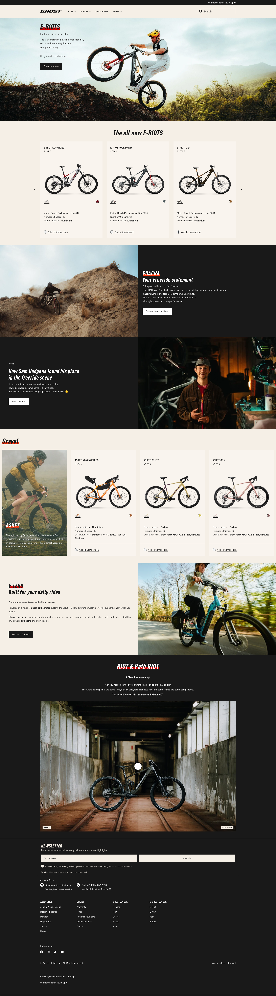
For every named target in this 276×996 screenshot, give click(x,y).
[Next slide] (241, 189)
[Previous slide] (35, 189)
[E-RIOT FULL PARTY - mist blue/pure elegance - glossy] (164, 201)
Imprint (232, 962)
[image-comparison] (138, 766)
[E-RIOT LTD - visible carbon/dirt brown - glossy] (230, 201)
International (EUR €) (222, 2)
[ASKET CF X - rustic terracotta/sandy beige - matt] (268, 515)
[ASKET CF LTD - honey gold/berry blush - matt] (199, 515)
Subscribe (187, 858)
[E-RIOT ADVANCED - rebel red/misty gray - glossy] (97, 201)
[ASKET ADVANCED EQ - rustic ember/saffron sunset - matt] (130, 515)
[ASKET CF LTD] (172, 491)
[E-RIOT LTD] (205, 178)
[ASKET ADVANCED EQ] (103, 491)
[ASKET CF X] (241, 491)
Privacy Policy (218, 962)
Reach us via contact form (58, 885)
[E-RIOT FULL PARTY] (138, 178)
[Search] (201, 11)
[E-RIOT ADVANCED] (71, 178)
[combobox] (217, 11)
